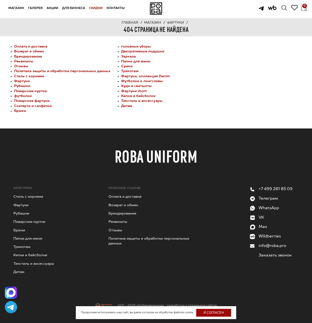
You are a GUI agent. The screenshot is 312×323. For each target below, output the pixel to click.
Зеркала (128, 56)
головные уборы (136, 46)
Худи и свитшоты (136, 86)
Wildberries (270, 236)
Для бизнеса (73, 8)
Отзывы (21, 66)
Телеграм (268, 199)
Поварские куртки (30, 91)
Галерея (35, 8)
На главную (156, 8)
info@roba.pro (272, 246)
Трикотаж (130, 71)
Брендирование (28, 56)
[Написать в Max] (11, 292)
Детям (126, 106)
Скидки (96, 8)
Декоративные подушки (142, 51)
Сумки (127, 66)
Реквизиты (23, 61)
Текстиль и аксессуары (142, 101)
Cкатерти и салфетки (33, 106)
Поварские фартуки (31, 101)
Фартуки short (134, 91)
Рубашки (22, 86)
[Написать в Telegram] (11, 307)
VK (261, 218)
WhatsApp (269, 208)
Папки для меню (135, 61)
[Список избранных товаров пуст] (291, 8)
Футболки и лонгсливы (142, 81)
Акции (52, 8)
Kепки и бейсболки (138, 96)
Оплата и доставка (30, 46)
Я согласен (214, 312)
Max (263, 227)
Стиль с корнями (29, 76)
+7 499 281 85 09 (275, 189)
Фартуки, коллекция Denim (145, 76)
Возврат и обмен (29, 51)
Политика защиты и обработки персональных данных (62, 71)
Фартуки (22, 81)
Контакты (116, 8)
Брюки (20, 111)
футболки (23, 96)
